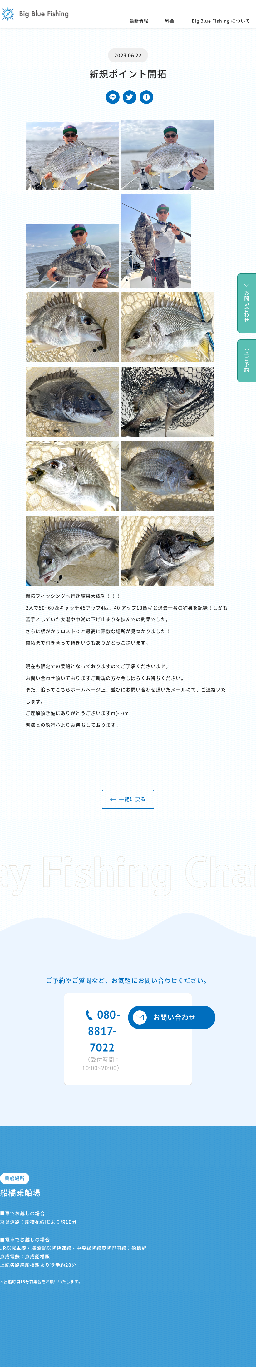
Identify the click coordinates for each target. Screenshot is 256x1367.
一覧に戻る (132, 799)
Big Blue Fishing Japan (34, 13)
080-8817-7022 (102, 1039)
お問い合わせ (174, 1017)
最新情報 (139, 21)
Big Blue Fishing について (221, 21)
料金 (170, 21)
